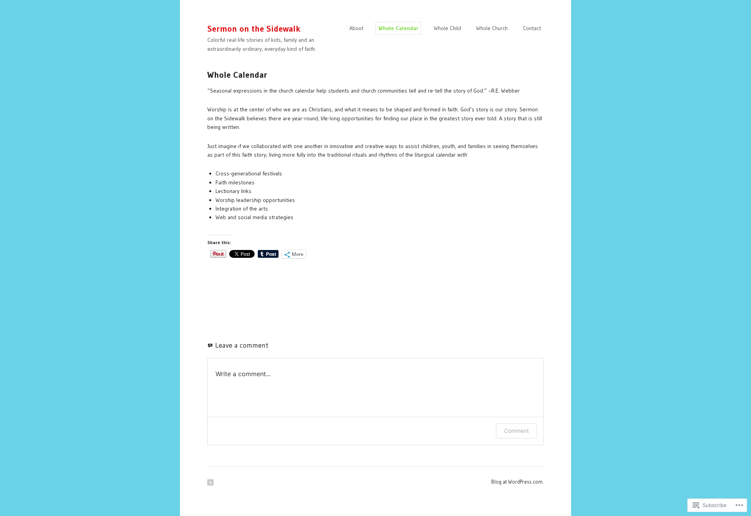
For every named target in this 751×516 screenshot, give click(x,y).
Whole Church (492, 28)
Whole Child (447, 28)
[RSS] (210, 482)
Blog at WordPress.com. (517, 482)
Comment (516, 430)
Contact (532, 28)
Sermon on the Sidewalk (253, 28)
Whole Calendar (398, 28)
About (356, 28)
